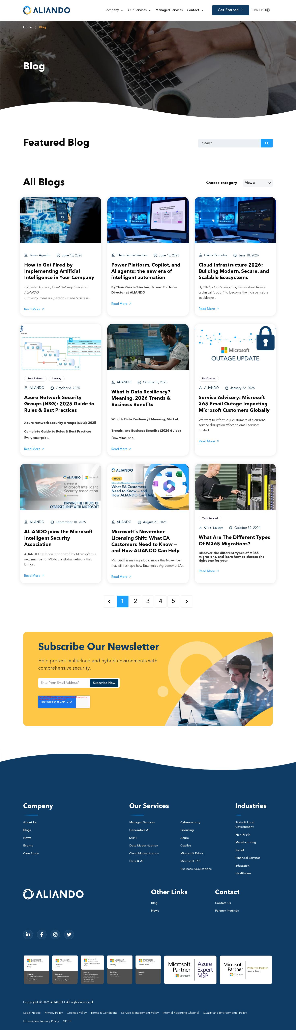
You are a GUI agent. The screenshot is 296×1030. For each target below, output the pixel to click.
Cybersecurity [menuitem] (190, 822)
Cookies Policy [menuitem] (77, 1012)
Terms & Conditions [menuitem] (104, 1012)
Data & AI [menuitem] (136, 861)
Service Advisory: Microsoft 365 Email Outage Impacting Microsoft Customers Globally (234, 404)
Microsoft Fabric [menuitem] (192, 853)
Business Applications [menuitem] (196, 869)
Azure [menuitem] (184, 838)
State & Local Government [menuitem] (244, 825)
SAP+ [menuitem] (133, 838)
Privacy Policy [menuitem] (54, 1012)
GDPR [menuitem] (67, 1021)
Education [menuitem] (242, 865)
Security (56, 379)
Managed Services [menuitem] (142, 822)
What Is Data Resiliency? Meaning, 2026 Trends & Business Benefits (141, 398)
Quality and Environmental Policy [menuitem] (225, 1012)
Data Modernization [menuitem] (143, 845)
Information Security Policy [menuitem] (41, 1021)
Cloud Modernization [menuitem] (144, 853)
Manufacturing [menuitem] (245, 842)
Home (27, 27)
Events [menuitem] (28, 845)
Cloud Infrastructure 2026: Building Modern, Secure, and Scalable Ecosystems (234, 271)
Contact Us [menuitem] (223, 903)
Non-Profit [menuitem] (242, 834)
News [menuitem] (27, 838)
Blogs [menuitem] (27, 830)
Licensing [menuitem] (187, 830)
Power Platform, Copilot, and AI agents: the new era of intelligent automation (145, 271)
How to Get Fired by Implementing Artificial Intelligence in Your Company (59, 271)
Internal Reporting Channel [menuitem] (181, 1012)
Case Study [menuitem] (31, 853)
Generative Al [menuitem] (139, 830)
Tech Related (35, 379)
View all (250, 183)
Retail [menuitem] (239, 850)
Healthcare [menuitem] (243, 873)
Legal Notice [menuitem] (32, 1012)
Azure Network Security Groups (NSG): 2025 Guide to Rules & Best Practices (59, 404)
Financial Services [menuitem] (247, 858)
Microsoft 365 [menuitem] (190, 861)
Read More (32, 309)
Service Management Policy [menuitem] (140, 1012)
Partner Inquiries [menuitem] (227, 910)
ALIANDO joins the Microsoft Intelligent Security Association (58, 538)
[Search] (267, 143)
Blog (42, 27)
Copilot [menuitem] (185, 845)
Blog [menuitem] (154, 903)
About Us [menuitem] (30, 822)
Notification (208, 379)
